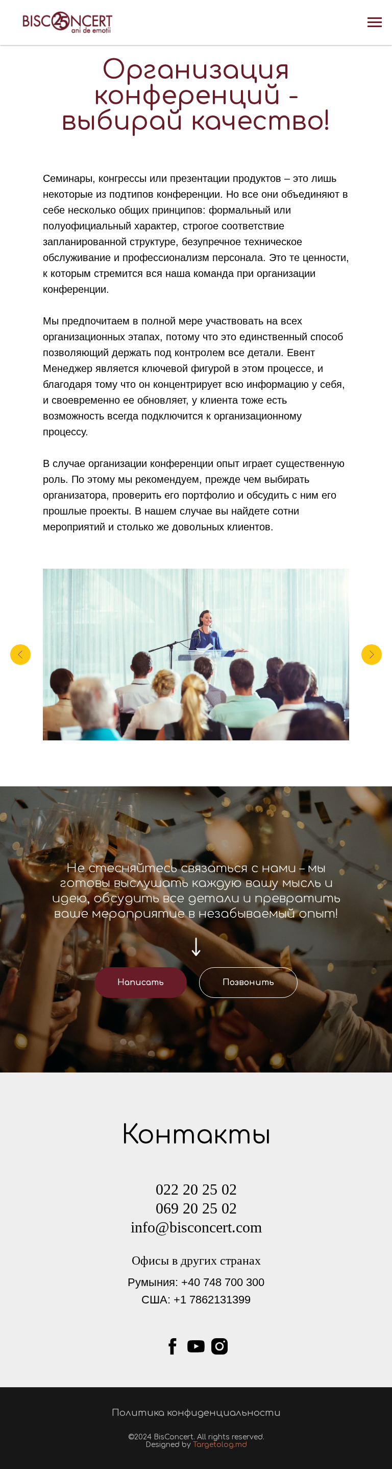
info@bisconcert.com (196, 1227)
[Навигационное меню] (375, 22)
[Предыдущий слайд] (20, 654)
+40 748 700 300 (222, 1282)
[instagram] (219, 1346)
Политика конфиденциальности (196, 1413)
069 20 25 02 (196, 1208)
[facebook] (172, 1346)
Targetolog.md (220, 1445)
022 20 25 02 (196, 1189)
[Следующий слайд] (371, 654)
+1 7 (184, 1299)
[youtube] (196, 1346)
